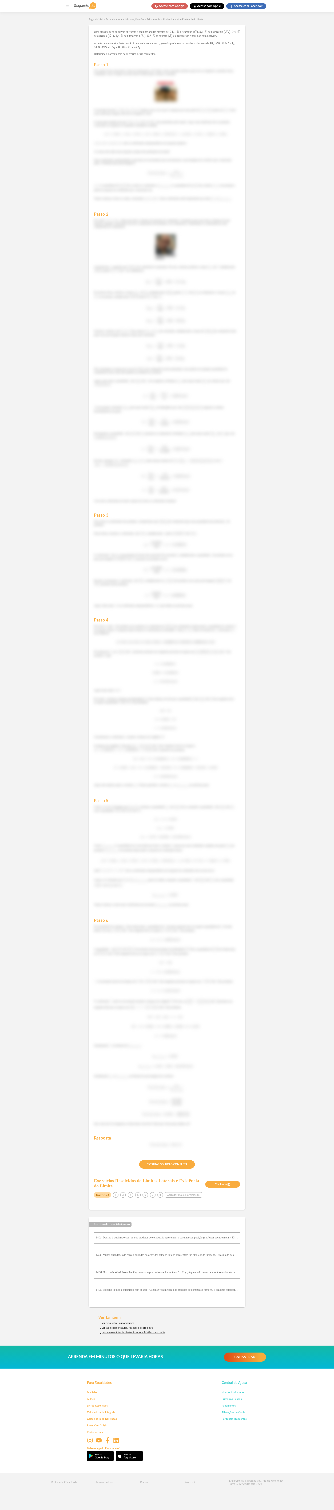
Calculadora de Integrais (101, 1412)
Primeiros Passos (232, 1399)
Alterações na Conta (233, 1412)
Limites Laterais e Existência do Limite (183, 19)
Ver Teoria (221, 1184)
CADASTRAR (245, 1357)
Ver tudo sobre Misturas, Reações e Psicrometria (127, 1328)
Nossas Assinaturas (233, 1392)
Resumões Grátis (97, 1425)
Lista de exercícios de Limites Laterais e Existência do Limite (133, 1332)
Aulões (91, 1399)
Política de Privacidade (64, 1482)
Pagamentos (229, 1405)
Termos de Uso (104, 1482)
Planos (144, 1482)
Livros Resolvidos (97, 1405)
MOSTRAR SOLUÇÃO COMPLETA (167, 1164)
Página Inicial (95, 19)
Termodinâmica (114, 19)
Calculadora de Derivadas (102, 1419)
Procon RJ (190, 1482)
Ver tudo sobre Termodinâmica (118, 1323)
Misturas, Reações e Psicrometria (142, 19)
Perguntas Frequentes (234, 1419)
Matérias (92, 1392)
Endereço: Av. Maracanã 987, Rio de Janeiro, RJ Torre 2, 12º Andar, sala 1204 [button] (256, 1482)
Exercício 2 (102, 1195)
